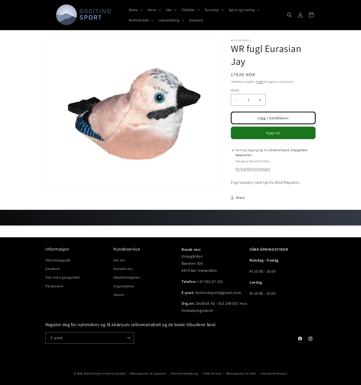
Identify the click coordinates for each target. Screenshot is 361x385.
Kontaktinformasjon (274, 373)
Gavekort (52, 268)
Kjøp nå (273, 133)
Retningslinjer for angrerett (148, 373)
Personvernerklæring (184, 373)
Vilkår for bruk (212, 373)
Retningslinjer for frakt (241, 373)
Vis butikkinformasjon (253, 169)
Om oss (119, 260)
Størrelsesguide (57, 260)
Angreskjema (123, 286)
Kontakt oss (123, 268)
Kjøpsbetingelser (126, 277)
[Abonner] (128, 338)
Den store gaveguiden (62, 277)
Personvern (54, 286)
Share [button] (240, 197)
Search (118, 294)
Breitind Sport (93, 373)
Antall (235, 90)
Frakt (260, 81)
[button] (135, 10)
